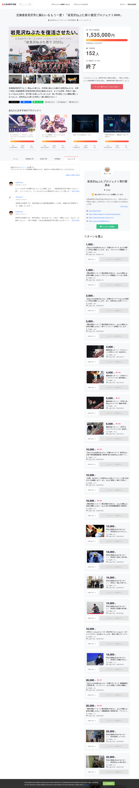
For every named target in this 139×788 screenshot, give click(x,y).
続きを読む (76, 191)
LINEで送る (39, 102)
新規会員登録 (132, 4)
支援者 (43, 159)
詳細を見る (91, 259)
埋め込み (62, 102)
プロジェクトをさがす (81, 4)
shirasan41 (19, 197)
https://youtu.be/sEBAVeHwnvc (99, 221)
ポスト (15, 102)
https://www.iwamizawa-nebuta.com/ (101, 218)
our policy (87, 785)
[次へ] (76, 50)
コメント (71, 159)
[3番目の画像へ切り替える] (43, 79)
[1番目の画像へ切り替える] (15, 79)
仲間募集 (57, 159)
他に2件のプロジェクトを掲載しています (109, 194)
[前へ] (11, 50)
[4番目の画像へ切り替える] (58, 79)
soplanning (19, 182)
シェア (27, 102)
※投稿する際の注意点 (72, 175)
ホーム (15, 159)
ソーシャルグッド (85, 20)
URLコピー (51, 102)
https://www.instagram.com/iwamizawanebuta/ (104, 214)
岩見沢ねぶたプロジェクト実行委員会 (63, 20)
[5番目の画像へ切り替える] (72, 79)
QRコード (75, 102)
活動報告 (29, 159)
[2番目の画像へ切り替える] (29, 79)
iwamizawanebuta (95, 211)
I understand (108, 783)
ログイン (123, 4)
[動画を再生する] (43, 50)
